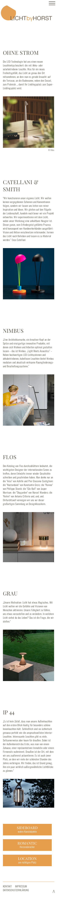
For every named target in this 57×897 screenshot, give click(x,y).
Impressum (21, 886)
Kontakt (7, 886)
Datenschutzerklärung (16, 890)
